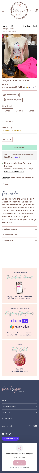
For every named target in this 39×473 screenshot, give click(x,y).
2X (19, 116)
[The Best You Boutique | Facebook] (19, 285)
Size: (7, 106)
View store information (14, 172)
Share (7, 184)
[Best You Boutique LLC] (19, 10)
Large (31, 110)
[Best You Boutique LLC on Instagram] (6, 434)
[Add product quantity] (10, 139)
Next (35, 26)
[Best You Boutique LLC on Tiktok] (10, 434)
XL (7, 116)
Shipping (6, 177)
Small (7, 110)
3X (31, 116)
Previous (27, 26)
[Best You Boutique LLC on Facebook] (3, 434)
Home (4, 26)
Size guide (9, 121)
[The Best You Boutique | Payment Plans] (19, 321)
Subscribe (32, 426)
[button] (19, 87)
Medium (19, 110)
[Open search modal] (31, 10)
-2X (11, 26)
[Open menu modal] (3, 10)
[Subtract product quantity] (4, 139)
